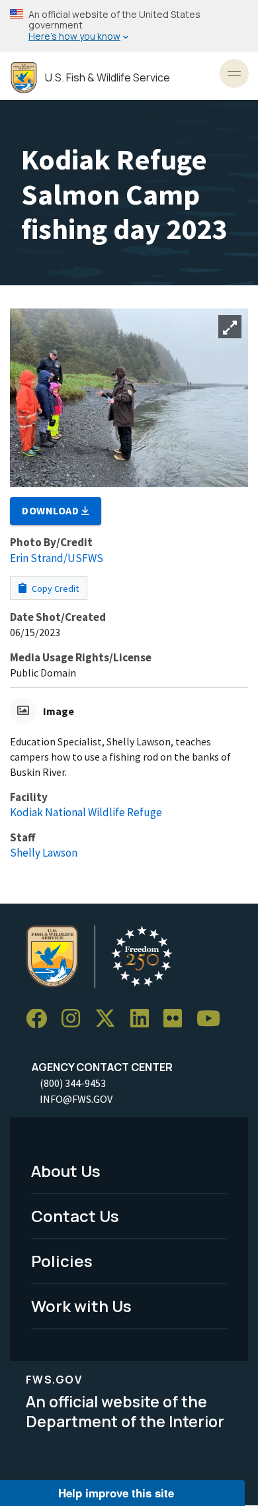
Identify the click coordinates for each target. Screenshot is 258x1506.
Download (51, 510)
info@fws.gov (76, 1099)
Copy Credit (54, 588)
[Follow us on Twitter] (110, 1019)
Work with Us (81, 1306)
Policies (62, 1261)
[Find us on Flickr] (177, 1019)
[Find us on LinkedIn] (144, 1019)
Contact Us (75, 1216)
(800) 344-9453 (73, 1083)
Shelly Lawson (43, 852)
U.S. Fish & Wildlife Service (107, 78)
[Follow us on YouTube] (213, 1019)
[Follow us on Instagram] (75, 1019)
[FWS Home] (24, 77)
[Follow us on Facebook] (41, 1019)
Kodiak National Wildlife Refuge (86, 812)
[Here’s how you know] (129, 26)
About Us (66, 1171)
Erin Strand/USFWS (56, 558)
